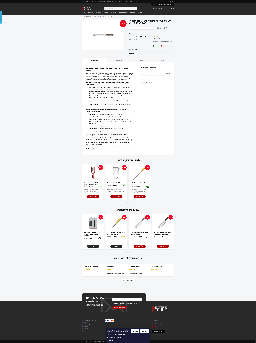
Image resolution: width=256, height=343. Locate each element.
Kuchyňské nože (148, 83)
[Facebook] (153, 327)
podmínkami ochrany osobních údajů (132, 303)
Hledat (135, 8)
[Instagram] (155, 327)
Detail (93, 246)
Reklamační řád (121, 1)
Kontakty (135, 1)
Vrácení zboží (129, 1)
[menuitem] (84, 13)
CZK (170, 1)
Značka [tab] (162, 60)
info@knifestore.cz (158, 320)
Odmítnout (135, 331)
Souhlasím (144, 331)
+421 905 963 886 (158, 323)
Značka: (161, 28)
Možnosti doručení (157, 38)
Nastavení (110, 340)
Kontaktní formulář (158, 331)
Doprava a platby (101, 1)
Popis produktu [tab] (95, 60)
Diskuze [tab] (141, 60)
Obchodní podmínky (111, 1)
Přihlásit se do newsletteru (119, 307)
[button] (128, 202)
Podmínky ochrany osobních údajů (89, 1)
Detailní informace (133, 49)
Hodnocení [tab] (119, 60)
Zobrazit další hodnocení (128, 280)
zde (120, 337)
